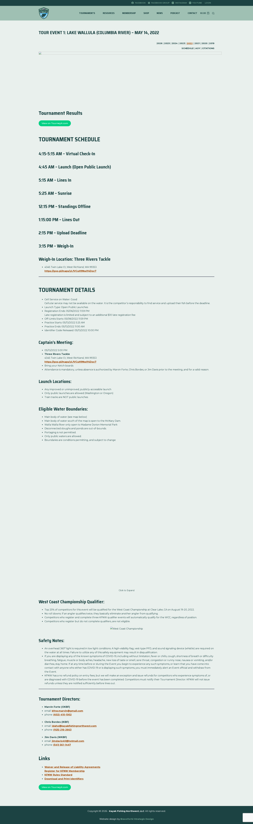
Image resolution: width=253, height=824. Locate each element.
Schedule (188, 48)
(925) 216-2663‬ (62, 729)
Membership (129, 13)
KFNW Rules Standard (58, 774)
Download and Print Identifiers (64, 778)
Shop (146, 13)
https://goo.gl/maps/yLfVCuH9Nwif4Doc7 (70, 271)
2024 (175, 43)
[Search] (213, 13)
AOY (197, 48)
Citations (208, 48)
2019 (211, 43)
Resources (108, 13)
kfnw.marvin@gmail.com (67, 710)
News (160, 13)
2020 (204, 43)
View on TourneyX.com (55, 123)
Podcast (175, 13)
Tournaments (87, 13)
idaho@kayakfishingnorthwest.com (74, 726)
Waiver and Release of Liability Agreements (72, 767)
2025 (167, 43)
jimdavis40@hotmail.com (68, 741)
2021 (197, 43)
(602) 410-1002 (62, 714)
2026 (159, 43)
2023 (182, 43)
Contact (192, 13)
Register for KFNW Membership (65, 771)
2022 (190, 43)
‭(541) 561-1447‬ (62, 744)
